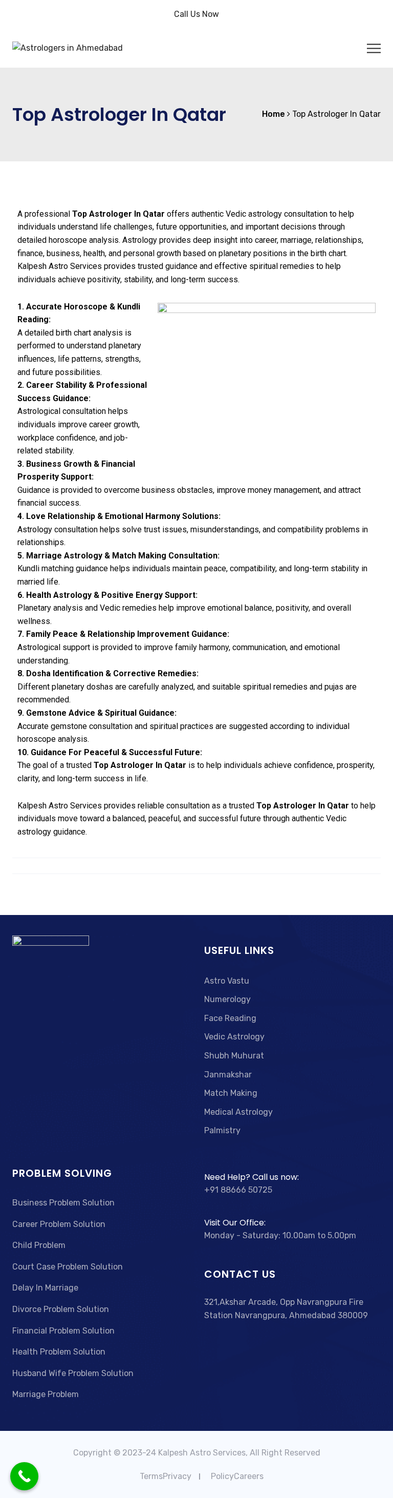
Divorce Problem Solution (60, 1309)
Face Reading (230, 1018)
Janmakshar (228, 1074)
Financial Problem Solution (63, 1331)
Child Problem (39, 1245)
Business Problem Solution (63, 1203)
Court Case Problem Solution (67, 1267)
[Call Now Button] (24, 1476)
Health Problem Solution (58, 1352)
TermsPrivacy (165, 1476)
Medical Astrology (238, 1112)
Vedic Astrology (234, 1037)
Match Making (230, 1093)
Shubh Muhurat (234, 1055)
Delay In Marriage (45, 1288)
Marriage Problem (45, 1394)
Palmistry (222, 1130)
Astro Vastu (226, 981)
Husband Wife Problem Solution (73, 1373)
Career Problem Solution (58, 1224)
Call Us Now (196, 14)
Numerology (227, 999)
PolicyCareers (237, 1476)
